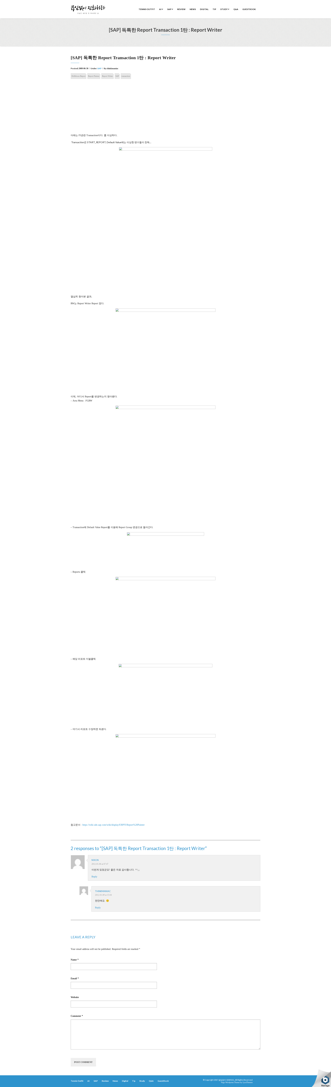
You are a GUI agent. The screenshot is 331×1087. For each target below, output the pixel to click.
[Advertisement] (165, 108)
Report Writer (107, 76)
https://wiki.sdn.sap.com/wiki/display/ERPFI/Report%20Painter (113, 825)
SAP (169, 9)
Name (75, 959)
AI (160, 9)
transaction (126, 76)
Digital (204, 9)
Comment (77, 1016)
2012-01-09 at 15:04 (103, 895)
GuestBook (249, 9)
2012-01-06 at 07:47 (100, 864)
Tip (214, 9)
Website (75, 997)
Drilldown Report (79, 76)
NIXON (95, 860)
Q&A (235, 9)
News (193, 9)
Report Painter (93, 76)
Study (224, 9)
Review (181, 9)
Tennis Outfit (147, 9)
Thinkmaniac (103, 891)
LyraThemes (248, 1082)
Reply (94, 876)
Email (75, 978)
